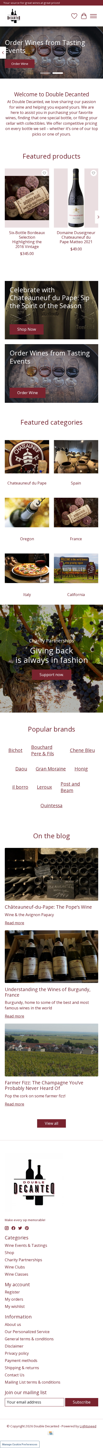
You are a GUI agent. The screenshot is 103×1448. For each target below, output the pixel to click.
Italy (27, 594)
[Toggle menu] (93, 16)
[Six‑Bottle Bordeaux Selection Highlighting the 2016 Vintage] (27, 198)
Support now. (52, 674)
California (76, 594)
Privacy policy (17, 1353)
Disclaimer (14, 1346)
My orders (14, 1299)
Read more (14, 923)
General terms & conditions (29, 1339)
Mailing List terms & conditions (32, 1382)
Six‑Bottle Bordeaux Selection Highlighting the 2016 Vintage (27, 239)
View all (51, 1123)
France (76, 538)
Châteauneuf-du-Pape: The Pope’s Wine (48, 907)
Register (12, 1292)
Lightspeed (88, 1426)
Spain (76, 483)
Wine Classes (16, 1274)
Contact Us (14, 1375)
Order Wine (19, 64)
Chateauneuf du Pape (26, 483)
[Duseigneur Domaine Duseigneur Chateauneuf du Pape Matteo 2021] (76, 198)
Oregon (27, 538)
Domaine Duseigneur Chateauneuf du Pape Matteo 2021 (76, 237)
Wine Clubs (15, 1267)
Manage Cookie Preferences (19, 1444)
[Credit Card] (51, 1433)
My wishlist (15, 1306)
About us (13, 1324)
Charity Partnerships (23, 1259)
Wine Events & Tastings (26, 1245)
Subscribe (82, 1402)
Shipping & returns (22, 1367)
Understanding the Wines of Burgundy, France (48, 992)
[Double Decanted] (14, 16)
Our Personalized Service (27, 1331)
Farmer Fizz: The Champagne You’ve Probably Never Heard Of (44, 1085)
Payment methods (21, 1360)
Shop (9, 1252)
